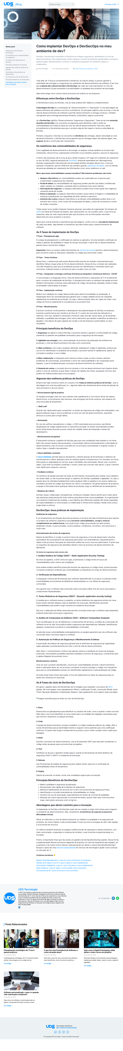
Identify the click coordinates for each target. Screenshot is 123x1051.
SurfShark (73, 160)
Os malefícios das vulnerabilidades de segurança (17, 56)
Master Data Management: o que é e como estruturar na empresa (63, 860)
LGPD (38, 212)
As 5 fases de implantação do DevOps (15, 61)
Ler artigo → (8, 963)
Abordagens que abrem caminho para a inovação (16, 83)
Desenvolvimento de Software (84, 68)
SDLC (110, 687)
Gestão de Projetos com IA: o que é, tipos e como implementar (62, 863)
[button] (113, 898)
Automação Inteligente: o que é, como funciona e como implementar (64, 865)
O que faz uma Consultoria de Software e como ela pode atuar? (61, 951)
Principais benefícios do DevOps (16, 65)
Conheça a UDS (110, 4)
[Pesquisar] (73, 4)
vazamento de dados (95, 166)
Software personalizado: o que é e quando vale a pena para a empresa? (21, 993)
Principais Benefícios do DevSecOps (17, 79)
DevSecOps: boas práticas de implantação (15, 73)
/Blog (18, 4)
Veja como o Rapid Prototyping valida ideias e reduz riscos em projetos (99, 951)
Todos (96, 68)
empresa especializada (65, 848)
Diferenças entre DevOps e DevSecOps (14, 51)
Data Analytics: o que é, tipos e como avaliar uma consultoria (61, 868)
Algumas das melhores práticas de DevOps (17, 68)
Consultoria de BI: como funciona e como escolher (57, 871)
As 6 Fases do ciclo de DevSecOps (17, 77)
